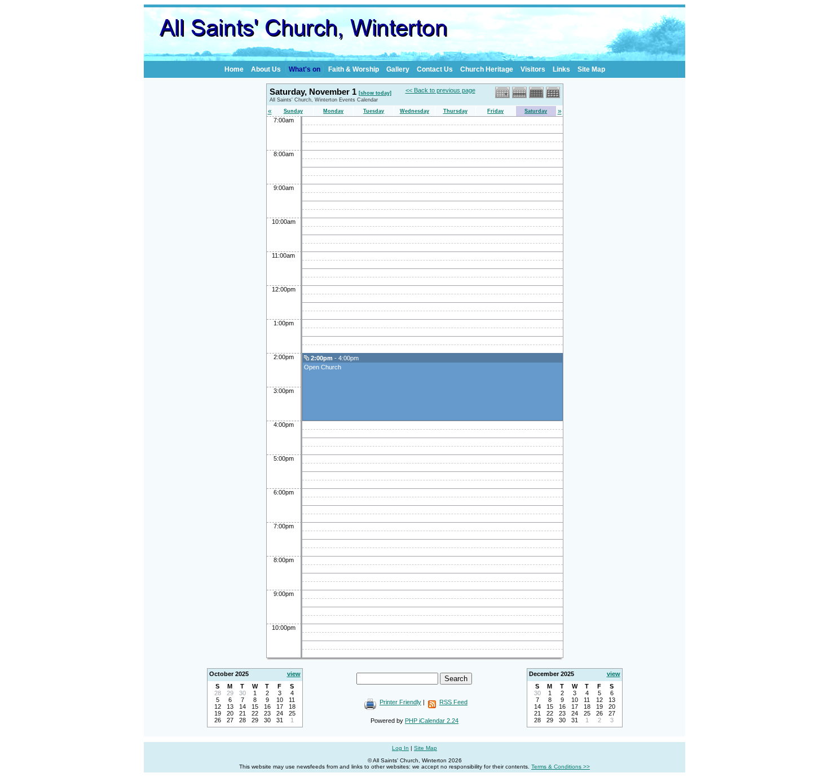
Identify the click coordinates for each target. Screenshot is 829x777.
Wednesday (414, 111)
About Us (266, 69)
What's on (304, 69)
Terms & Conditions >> (560, 766)
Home (234, 69)
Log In (400, 748)
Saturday (535, 111)
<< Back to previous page (440, 90)
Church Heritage (486, 69)
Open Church (322, 367)
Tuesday (373, 111)
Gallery (397, 69)
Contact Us (435, 69)
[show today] (375, 93)
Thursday (455, 111)
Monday (333, 111)
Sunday (293, 111)
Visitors (533, 69)
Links (561, 69)
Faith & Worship (353, 69)
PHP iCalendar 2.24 (431, 720)
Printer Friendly (400, 702)
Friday (495, 111)
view (294, 673)
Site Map (591, 69)
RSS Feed (453, 702)
